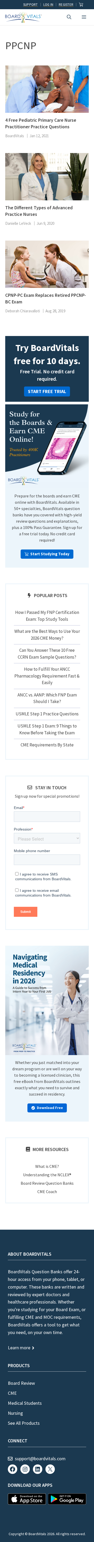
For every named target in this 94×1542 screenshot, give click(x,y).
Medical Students (25, 1403)
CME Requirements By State (47, 745)
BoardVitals (14, 135)
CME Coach (47, 1191)
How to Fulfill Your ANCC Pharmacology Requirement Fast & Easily (47, 675)
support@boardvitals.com (40, 1459)
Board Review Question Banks (47, 1183)
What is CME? (47, 1166)
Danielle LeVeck (18, 223)
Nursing (15, 1413)
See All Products (24, 1423)
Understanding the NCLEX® (47, 1174)
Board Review (21, 1383)
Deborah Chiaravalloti (22, 310)
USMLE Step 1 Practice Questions (47, 714)
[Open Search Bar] (69, 17)
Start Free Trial (47, 391)
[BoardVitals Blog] (23, 17)
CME (12, 1393)
